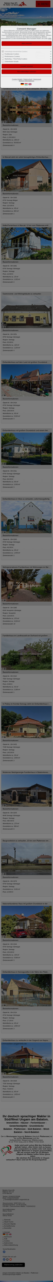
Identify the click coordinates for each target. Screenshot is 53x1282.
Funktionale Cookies (12, 54)
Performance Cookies (12, 56)
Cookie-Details (17, 79)
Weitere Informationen (26, 81)
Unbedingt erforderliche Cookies (16, 51)
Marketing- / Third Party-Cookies (16, 59)
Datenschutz (28, 79)
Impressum (37, 79)
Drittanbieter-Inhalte (12, 61)
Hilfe (49, 38)
